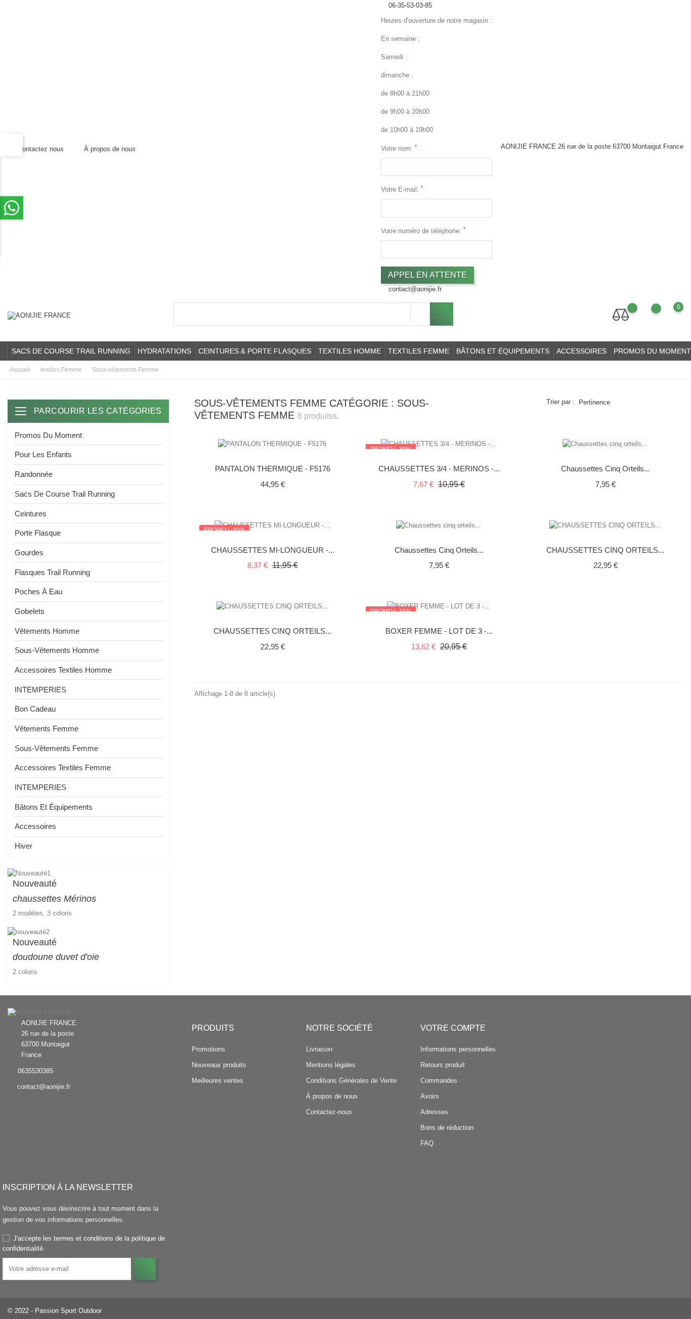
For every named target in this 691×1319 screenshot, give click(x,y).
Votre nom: (399, 148)
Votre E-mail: (402, 189)
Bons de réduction (446, 1127)
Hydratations (164, 351)
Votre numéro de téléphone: (423, 230)
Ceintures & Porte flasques (254, 351)
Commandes (438, 1080)
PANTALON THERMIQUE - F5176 (272, 468)
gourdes (29, 552)
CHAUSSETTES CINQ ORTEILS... (605, 550)
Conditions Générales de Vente (351, 1080)
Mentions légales (331, 1065)
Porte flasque (38, 533)
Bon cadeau (35, 709)
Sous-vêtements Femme (56, 748)
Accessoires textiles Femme (63, 767)
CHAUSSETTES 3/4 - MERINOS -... (439, 468)
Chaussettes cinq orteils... (605, 468)
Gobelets (30, 611)
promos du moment (48, 435)
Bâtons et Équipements (502, 351)
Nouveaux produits (219, 1065)
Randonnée (34, 474)
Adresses (434, 1112)
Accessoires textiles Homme (63, 670)
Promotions (208, 1049)
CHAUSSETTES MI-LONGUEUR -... (272, 550)
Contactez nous (40, 149)
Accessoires (581, 351)
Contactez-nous (329, 1112)
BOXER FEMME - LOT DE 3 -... (439, 631)
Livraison (319, 1049)
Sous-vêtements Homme (57, 650)
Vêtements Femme (46, 728)
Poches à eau (38, 591)
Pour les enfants (43, 454)
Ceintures (31, 513)
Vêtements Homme (47, 631)
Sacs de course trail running (71, 351)
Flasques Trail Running (52, 572)
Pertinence (594, 402)
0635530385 (35, 1071)
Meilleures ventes (217, 1080)
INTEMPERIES (40, 689)
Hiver (23, 846)
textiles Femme (418, 351)
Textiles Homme (349, 351)
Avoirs (429, 1096)
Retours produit (442, 1065)
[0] (668, 314)
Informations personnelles (458, 1049)
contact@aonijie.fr (415, 289)
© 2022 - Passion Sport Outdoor (55, 1310)
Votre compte (453, 1028)
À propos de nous (109, 149)
